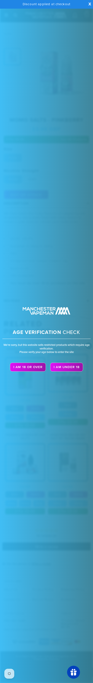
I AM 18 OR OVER (27, 367)
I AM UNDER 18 (67, 367)
